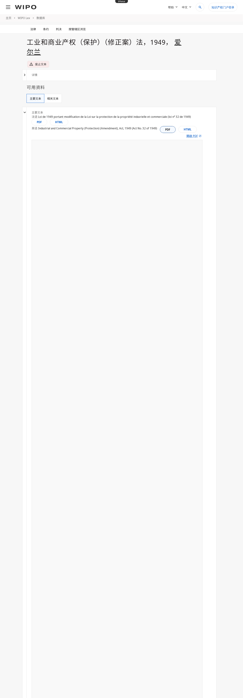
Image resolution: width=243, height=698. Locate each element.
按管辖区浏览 (77, 29)
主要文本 (35, 99)
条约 (46, 29)
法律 (33, 29)
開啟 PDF (192, 136)
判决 (59, 29)
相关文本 (53, 99)
